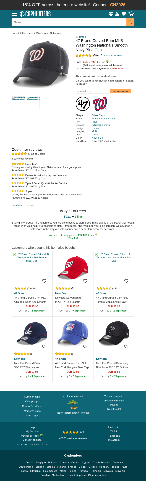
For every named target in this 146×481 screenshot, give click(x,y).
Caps (15, 33)
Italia (124, 466)
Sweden (45, 475)
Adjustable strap (101, 124)
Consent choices (32, 439)
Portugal (83, 470)
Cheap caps (32, 401)
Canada (64, 462)
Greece (92, 466)
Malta (63, 470)
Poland (72, 470)
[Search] (130, 22)
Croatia (75, 462)
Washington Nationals (48, 33)
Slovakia (108, 470)
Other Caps (26, 33)
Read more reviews (22, 205)
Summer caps (32, 396)
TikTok (114, 431)
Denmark (118, 462)
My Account (32, 431)
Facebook (114, 435)
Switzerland (58, 475)
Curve (95, 134)
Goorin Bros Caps (32, 406)
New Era (60, 293)
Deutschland (26, 466)
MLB (94, 131)
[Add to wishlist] (44, 280)
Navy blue (97, 137)
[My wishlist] (124, 14)
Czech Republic (101, 462)
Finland (61, 466)
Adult (94, 121)
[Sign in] (117, 14)
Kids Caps (32, 415)
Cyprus (86, 462)
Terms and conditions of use (32, 444)
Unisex (95, 128)
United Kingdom (77, 475)
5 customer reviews (112, 55)
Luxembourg (50, 470)
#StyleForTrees (30, 435)
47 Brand (81, 36)
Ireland (115, 466)
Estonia (50, 466)
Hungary (104, 466)
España (39, 466)
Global (82, 466)
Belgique (41, 462)
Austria (29, 462)
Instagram (114, 439)
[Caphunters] (46, 13)
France (72, 466)
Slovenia (120, 470)
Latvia (24, 470)
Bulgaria (53, 462)
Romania (96, 470)
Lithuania (35, 470)
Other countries (97, 475)
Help (32, 427)
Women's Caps (32, 410)
